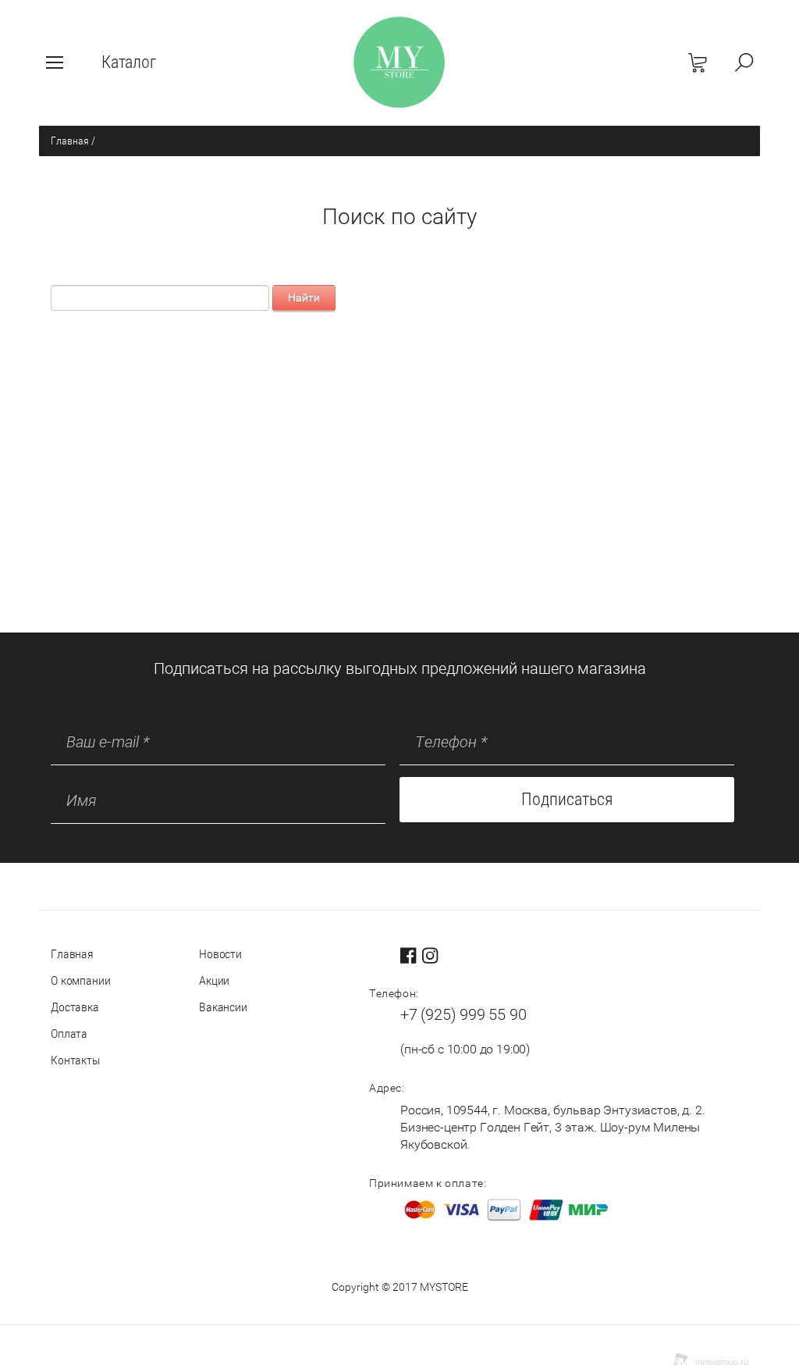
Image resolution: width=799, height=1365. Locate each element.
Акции (214, 980)
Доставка (75, 1007)
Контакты (75, 1060)
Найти (304, 297)
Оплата (69, 1033)
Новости (220, 953)
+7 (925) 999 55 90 (463, 1014)
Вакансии (223, 1007)
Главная (70, 140)
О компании (80, 980)
